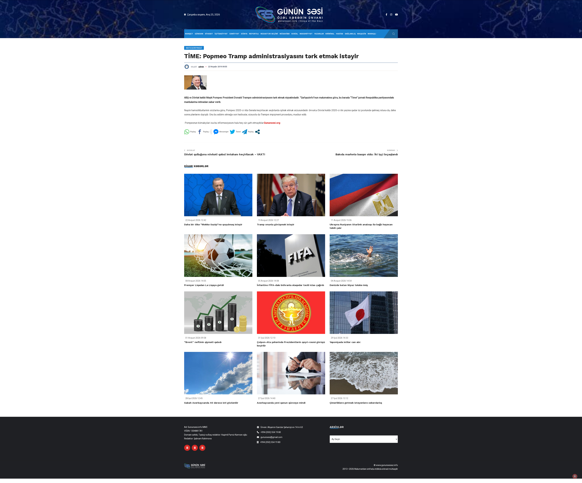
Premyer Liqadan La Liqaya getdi (204, 285)
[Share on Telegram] (248, 131)
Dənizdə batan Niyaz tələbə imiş (349, 285)
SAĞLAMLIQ (350, 34)
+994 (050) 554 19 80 (271, 432)
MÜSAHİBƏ (285, 34)
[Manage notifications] (574, 476)
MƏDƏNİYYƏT (306, 34)
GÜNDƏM (199, 34)
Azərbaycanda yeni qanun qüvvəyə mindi (281, 402)
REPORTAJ (254, 34)
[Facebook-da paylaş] (203, 131)
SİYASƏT (209, 34)
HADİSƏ (339, 34)
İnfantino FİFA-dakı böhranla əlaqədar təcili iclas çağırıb (290, 285)
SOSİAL (294, 34)
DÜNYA (244, 34)
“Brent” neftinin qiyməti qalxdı (202, 342)
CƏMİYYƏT (234, 34)
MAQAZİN (361, 34)
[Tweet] (235, 131)
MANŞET (189, 34)
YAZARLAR (319, 34)
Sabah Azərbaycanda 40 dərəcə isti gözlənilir (211, 402)
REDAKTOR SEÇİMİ (269, 34)
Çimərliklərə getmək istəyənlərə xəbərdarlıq (356, 402)
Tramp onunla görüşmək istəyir (275, 224)
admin (201, 67)
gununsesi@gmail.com (271, 437)
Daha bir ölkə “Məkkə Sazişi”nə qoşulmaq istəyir (213, 224)
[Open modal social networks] (257, 131)
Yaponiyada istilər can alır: (345, 342)
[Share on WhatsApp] (190, 131)
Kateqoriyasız (194, 48)
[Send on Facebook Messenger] (221, 131)
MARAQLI (372, 34)
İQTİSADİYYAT (221, 34)
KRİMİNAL (329, 34)
